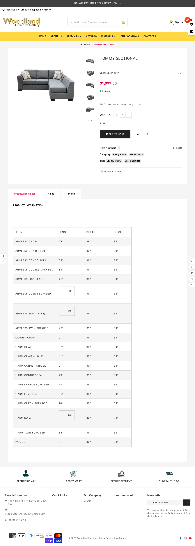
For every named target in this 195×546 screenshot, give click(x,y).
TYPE (102, 104)
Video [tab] (51, 193)
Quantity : (105, 115)
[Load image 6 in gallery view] (90, 73)
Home (87, 44)
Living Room (119, 154)
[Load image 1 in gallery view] (90, 85)
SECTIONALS (136, 154)
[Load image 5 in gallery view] (90, 61)
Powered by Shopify (116, 538)
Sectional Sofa (132, 160)
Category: (105, 154)
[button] (141, 73)
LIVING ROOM (114, 160)
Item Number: (108, 148)
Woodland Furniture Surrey (91, 538)
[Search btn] (123, 22)
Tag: (102, 160)
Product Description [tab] (24, 193)
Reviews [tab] (71, 193)
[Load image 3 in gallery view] (90, 109)
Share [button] (179, 148)
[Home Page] (21, 22)
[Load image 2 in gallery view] (90, 97)
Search (87, 501)
